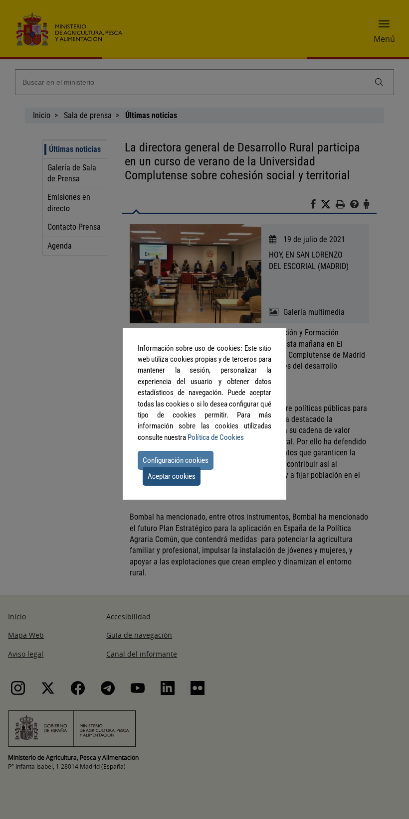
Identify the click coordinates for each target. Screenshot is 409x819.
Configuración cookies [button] (175, 460)
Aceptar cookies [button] (172, 476)
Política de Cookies (216, 437)
